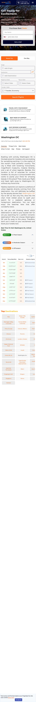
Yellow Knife (8, 350)
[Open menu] (33, 2)
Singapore (8, 378)
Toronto (22, 334)
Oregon (22, 374)
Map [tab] (13, 149)
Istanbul (8, 382)
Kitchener (8, 339)
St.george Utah (8, 374)
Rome (22, 378)
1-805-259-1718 (26, 141)
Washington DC (28, 193)
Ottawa (8, 334)
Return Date (22, 79)
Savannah (8, 362)
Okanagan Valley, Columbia (8, 322)
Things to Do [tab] (13, 146)
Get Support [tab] (26, 149)
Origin (2, 65)
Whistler (22, 345)
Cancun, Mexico (22, 328)
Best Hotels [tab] (22, 146)
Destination (4, 72)
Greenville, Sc (8, 355)
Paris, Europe (8, 328)
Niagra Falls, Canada (22, 316)
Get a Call (18, 42)
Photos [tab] (18, 149)
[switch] (30, 256)
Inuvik (22, 350)
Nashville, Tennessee (8, 369)
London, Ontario (22, 339)
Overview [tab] (4, 146)
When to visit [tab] (5, 149)
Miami (22, 369)
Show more (11, 697)
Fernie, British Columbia (22, 322)
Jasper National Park (8, 345)
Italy (8, 316)
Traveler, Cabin (5, 87)
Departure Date (5, 79)
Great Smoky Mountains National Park (22, 362)
